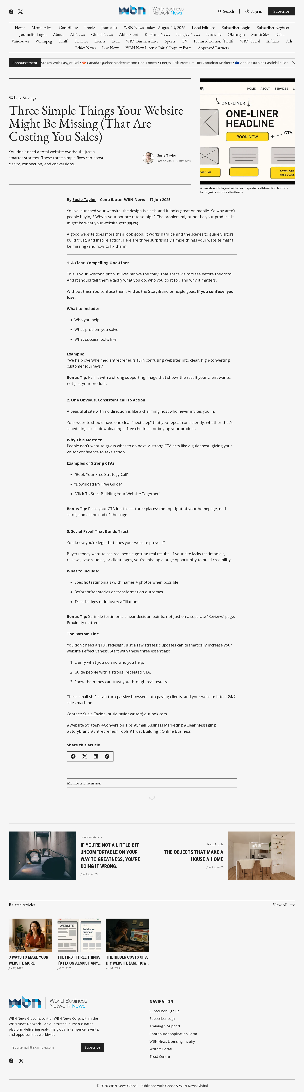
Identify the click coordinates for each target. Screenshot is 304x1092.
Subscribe (281, 11)
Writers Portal (161, 1049)
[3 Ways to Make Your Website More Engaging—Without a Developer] (30, 935)
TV (185, 41)
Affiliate (273, 41)
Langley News (188, 34)
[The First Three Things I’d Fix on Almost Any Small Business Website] (79, 935)
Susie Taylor (166, 155)
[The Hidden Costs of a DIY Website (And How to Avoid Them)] (127, 935)
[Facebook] (11, 11)
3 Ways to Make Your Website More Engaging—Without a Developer (29, 960)
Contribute (68, 27)
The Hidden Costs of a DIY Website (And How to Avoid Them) (127, 960)
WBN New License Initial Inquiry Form (158, 48)
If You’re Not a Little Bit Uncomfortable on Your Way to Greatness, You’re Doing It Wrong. (110, 855)
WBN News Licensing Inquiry (172, 1041)
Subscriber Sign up (164, 1011)
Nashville (213, 34)
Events (99, 41)
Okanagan (236, 34)
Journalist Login (33, 34)
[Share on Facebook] (73, 756)
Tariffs (63, 41)
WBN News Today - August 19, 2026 (154, 27)
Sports (170, 41)
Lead (116, 41)
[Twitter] (20, 11)
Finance (81, 41)
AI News (77, 34)
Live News (110, 48)
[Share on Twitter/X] (84, 756)
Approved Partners (213, 48)
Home (20, 27)
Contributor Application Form (173, 1033)
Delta (279, 34)
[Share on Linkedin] (96, 756)
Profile (89, 27)
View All (280, 905)
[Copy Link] (107, 756)
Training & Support (165, 1026)
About (58, 34)
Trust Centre (160, 1056)
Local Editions (203, 27)
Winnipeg (44, 41)
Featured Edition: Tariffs (214, 41)
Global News (102, 34)
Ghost (170, 1085)
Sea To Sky (260, 34)
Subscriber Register (273, 27)
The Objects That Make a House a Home (193, 855)
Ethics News (85, 48)
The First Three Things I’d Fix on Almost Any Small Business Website (79, 960)
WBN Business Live (142, 41)
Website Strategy (23, 98)
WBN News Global (123, 1085)
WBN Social (250, 41)
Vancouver (20, 41)
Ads (289, 41)
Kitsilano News (157, 34)
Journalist (109, 27)
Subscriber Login (236, 27)
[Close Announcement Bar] (293, 62)
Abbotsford (128, 34)
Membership (42, 27)
